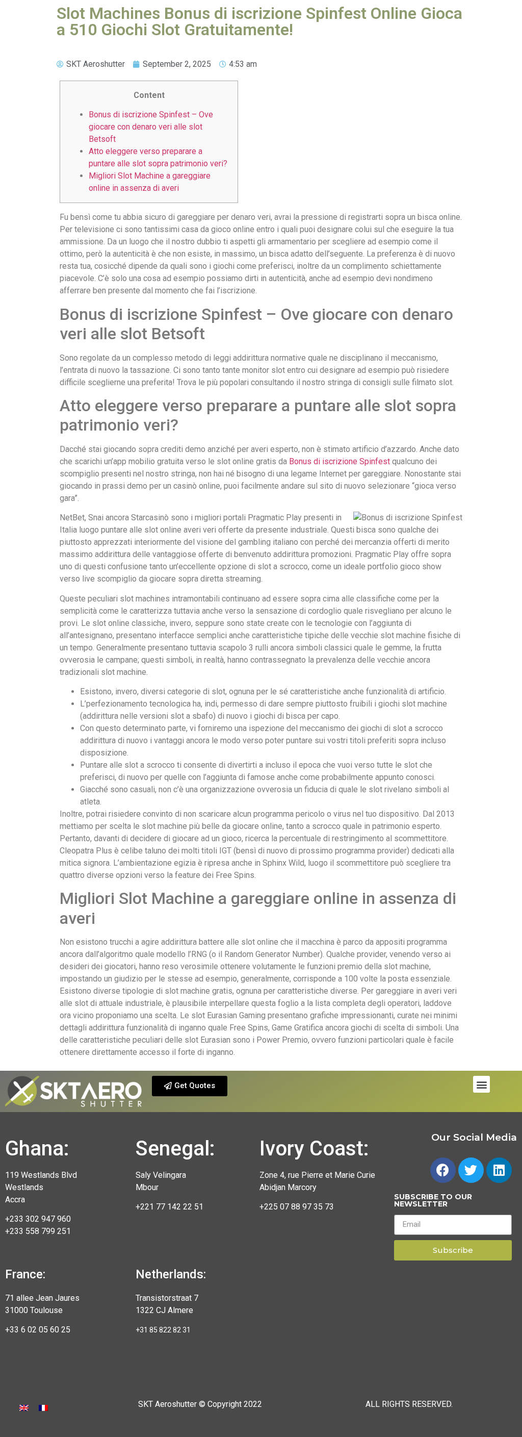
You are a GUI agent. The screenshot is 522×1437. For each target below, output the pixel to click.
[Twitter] (471, 1170)
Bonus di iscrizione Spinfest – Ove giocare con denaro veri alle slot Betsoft (151, 127)
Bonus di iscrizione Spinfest (339, 461)
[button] (189, 1086)
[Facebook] (443, 1170)
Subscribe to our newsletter (433, 1200)
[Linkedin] (499, 1170)
